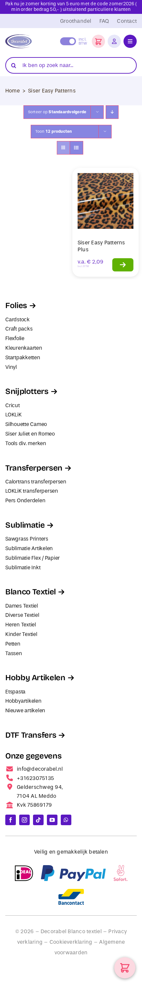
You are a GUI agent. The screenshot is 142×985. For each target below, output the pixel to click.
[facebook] (10, 820)
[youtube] (52, 820)
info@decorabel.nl (40, 769)
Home (12, 91)
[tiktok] (38, 820)
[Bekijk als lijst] (76, 147)
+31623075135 (35, 778)
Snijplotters (27, 391)
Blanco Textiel (30, 591)
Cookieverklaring (71, 942)
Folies (16, 305)
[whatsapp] (66, 820)
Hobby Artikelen (35, 677)
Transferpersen (33, 468)
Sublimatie (25, 525)
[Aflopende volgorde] (112, 112)
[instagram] (24, 820)
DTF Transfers (30, 735)
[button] (98, 41)
